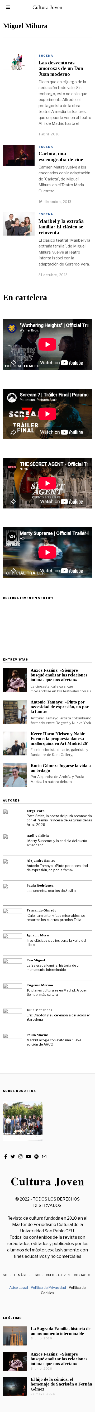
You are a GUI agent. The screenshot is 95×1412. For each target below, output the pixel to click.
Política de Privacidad (48, 1287)
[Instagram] (20, 1156)
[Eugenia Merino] (12, 992)
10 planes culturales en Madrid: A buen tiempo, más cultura (57, 992)
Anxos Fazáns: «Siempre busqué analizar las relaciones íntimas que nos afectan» (59, 675)
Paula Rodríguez (40, 885)
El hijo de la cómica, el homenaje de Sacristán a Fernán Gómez (61, 1384)
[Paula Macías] (12, 1042)
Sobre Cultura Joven (52, 1275)
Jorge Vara (36, 811)
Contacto (82, 1275)
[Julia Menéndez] (12, 1017)
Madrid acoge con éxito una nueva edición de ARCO (54, 1042)
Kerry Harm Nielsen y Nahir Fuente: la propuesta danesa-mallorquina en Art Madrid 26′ (59, 738)
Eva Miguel (36, 960)
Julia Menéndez (39, 1010)
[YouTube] (28, 1156)
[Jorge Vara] (12, 818)
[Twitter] (12, 1156)
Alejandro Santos (41, 860)
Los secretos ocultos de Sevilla (51, 891)
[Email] (44, 1156)
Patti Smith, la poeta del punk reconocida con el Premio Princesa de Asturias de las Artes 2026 (59, 820)
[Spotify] (36, 1156)
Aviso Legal (18, 1287)
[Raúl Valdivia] (12, 843)
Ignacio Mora (38, 935)
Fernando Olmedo (41, 910)
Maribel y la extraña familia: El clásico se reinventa (61, 226)
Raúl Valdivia (38, 836)
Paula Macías (37, 1035)
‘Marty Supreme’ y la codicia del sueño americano (57, 843)
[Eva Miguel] (12, 967)
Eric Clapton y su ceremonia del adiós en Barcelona (59, 1017)
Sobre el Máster (17, 1275)
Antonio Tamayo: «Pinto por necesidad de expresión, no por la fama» (60, 707)
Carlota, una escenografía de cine (61, 156)
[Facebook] (5, 1156)
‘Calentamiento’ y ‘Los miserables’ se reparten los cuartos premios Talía (56, 918)
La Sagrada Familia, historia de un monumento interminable (53, 967)
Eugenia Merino (40, 985)
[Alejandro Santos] (12, 868)
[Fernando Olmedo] (12, 918)
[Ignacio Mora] (12, 943)
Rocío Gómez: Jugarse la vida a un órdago (61, 768)
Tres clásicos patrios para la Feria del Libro (56, 943)
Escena (46, 55)
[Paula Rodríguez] (12, 893)
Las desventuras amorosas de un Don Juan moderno (61, 68)
